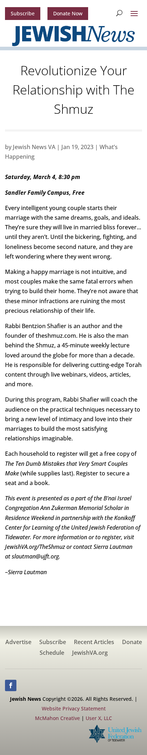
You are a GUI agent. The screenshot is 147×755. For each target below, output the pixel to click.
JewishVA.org (90, 653)
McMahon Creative (57, 718)
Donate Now (67, 13)
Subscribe (23, 13)
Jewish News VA (34, 147)
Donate (132, 642)
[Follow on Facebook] (10, 685)
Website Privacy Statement (74, 708)
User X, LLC (99, 718)
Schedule (52, 653)
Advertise (18, 642)
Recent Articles (94, 642)
